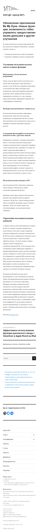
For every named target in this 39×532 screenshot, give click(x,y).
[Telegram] (8, 413)
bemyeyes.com (14, 315)
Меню (33, 10)
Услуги (5, 435)
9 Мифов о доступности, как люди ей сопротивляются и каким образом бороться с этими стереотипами (18, 377)
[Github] (4, 413)
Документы (7, 457)
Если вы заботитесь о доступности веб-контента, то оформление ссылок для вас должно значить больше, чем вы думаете (20, 384)
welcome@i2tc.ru (7, 511)
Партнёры (6, 470)
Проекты (6, 444)
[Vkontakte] (11, 413)
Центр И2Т (6, 430)
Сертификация (8, 439)
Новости (6, 453)
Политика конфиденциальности (11, 520)
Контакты (6, 466)
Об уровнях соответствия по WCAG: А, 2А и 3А (20, 372)
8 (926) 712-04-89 (7, 509)
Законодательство (9, 461)
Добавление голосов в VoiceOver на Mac (16, 344)
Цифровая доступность (10, 479)
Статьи (5, 448)
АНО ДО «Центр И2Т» (14, 14)
